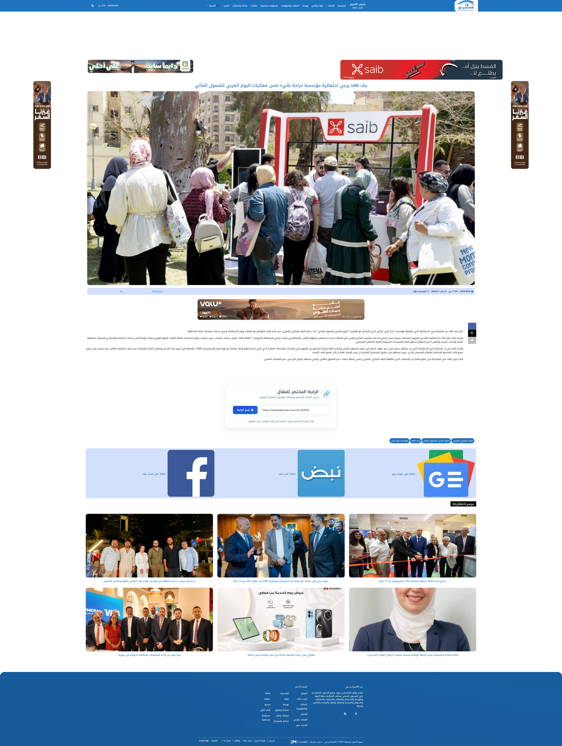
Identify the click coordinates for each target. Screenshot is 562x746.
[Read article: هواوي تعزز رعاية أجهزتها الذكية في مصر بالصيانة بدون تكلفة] (281, 619)
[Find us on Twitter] (356, 714)
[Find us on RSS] (345, 714)
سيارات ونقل (282, 716)
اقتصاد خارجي (300, 720)
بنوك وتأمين (317, 6)
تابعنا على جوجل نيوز (403, 474)
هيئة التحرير (260, 740)
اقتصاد (331, 6)
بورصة (305, 6)
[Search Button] (92, 6)
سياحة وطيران (282, 710)
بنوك (415, 291)
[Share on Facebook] (472, 326)
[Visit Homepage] (466, 6)
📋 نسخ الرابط (245, 410)
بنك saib (415, 441)
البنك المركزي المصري (463, 441)
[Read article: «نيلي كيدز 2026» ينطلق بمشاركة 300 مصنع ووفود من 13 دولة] (412, 545)
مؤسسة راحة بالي (399, 441)
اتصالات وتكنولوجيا (290, 6)
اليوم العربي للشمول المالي (436, 441)
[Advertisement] (281, 33)
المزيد (226, 6)
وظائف (237, 740)
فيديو (267, 704)
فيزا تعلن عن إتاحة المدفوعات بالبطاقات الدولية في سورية (149, 655)
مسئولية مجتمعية (269, 6)
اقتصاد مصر (301, 725)
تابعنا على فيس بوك (153, 473)
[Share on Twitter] (472, 333)
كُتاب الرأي (265, 710)
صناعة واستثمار (240, 6)
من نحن (271, 740)
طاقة (267, 693)
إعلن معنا (247, 740)
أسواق (304, 693)
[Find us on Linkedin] (350, 714)
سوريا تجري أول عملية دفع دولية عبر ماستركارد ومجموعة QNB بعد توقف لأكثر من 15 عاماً (281, 581)
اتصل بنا (227, 740)
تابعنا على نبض (287, 473)
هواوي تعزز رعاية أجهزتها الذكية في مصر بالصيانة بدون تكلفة (280, 655)
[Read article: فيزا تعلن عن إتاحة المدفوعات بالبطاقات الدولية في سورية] (149, 619)
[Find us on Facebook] (361, 714)
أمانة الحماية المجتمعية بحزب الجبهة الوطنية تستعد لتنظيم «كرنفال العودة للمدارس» (412, 655)
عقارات (254, 6)
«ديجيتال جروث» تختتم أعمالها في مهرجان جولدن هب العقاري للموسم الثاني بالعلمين (149, 581)
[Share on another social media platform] (472, 340)
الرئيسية (342, 6)
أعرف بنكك (302, 699)
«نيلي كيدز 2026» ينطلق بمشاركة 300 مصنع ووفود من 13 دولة (412, 581)
